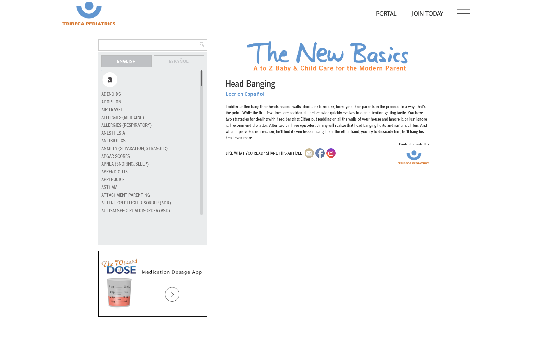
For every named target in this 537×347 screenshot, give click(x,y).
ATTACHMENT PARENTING (125, 195)
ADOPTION (111, 102)
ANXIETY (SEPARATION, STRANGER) (134, 148)
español (179, 61)
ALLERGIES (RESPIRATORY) (126, 125)
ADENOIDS (111, 94)
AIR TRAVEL (112, 109)
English (126, 61)
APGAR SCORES (115, 156)
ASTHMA (109, 187)
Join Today (427, 13)
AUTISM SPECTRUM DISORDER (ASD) (135, 210)
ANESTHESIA (113, 133)
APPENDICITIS (114, 172)
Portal (386, 13)
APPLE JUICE (113, 179)
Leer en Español (245, 93)
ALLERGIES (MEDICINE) (122, 117)
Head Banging (250, 84)
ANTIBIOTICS (113, 141)
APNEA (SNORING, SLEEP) (125, 164)
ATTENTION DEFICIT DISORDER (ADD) (136, 203)
